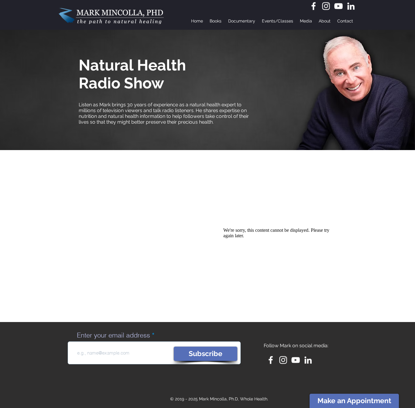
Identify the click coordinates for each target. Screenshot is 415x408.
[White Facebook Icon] (313, 6)
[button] (278, 21)
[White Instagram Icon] (326, 6)
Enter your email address (113, 335)
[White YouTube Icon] (338, 6)
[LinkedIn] (351, 6)
